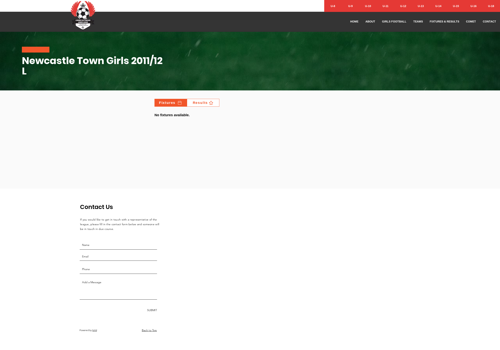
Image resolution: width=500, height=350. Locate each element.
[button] (370, 21)
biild (94, 330)
